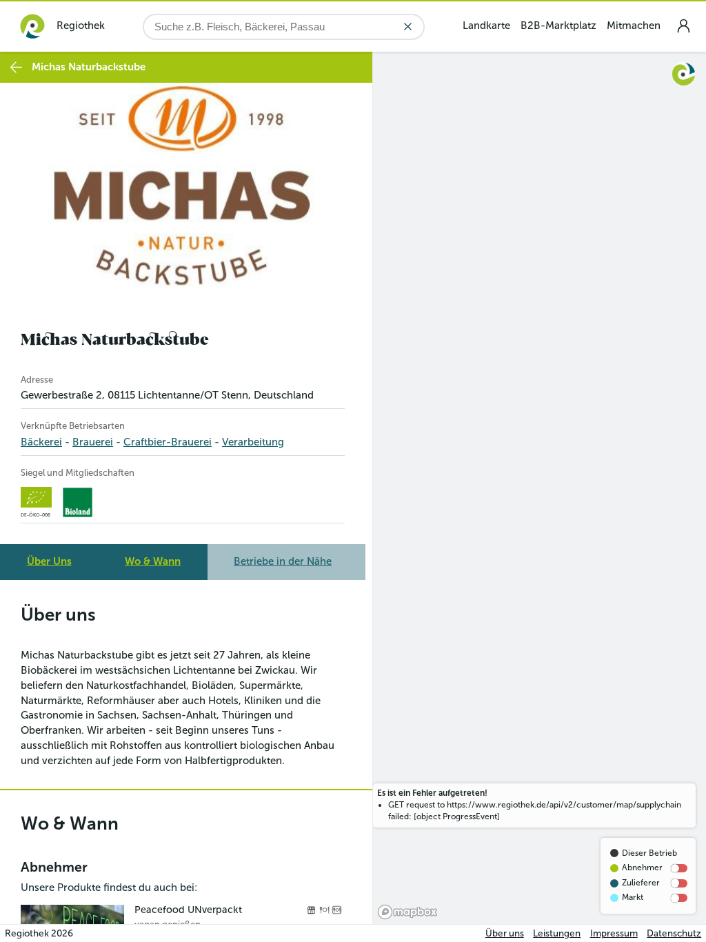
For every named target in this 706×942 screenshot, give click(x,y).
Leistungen (557, 933)
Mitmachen (633, 25)
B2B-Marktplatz (558, 25)
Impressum (614, 933)
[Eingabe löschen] (407, 26)
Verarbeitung (253, 442)
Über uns (504, 933)
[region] (539, 488)
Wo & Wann (153, 561)
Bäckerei (41, 442)
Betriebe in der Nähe (283, 561)
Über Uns (49, 561)
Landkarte (486, 25)
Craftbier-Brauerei (167, 442)
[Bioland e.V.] (77, 502)
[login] (683, 26)
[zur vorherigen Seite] (16, 67)
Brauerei (92, 442)
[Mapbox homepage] (407, 912)
